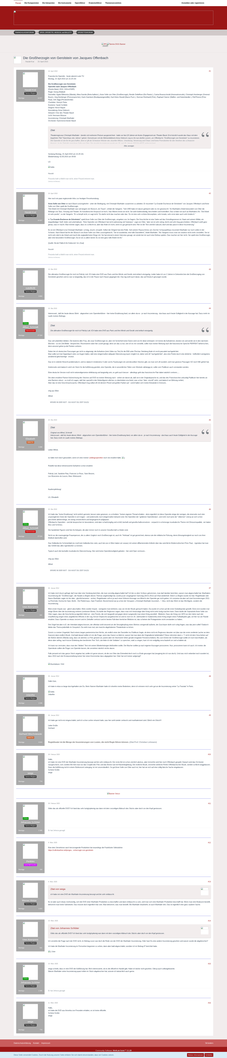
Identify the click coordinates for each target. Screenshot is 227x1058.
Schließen (208, 1055)
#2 (210, 193)
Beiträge (21, 98)
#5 (210, 420)
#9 (210, 715)
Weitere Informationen (195, 1055)
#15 (209, 964)
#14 (209, 921)
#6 (210, 509)
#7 (210, 588)
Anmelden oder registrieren (192, 3)
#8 (210, 676)
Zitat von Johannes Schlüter (64, 928)
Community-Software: (113, 1050)
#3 (210, 269)
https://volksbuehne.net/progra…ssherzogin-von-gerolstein (70, 850)
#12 (209, 843)
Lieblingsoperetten (96, 458)
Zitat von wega (57, 889)
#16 (209, 1003)
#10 (209, 754)
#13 (209, 882)
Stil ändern (209, 1043)
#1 (210, 71)
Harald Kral (29, 62)
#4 (210, 308)
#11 (209, 803)
